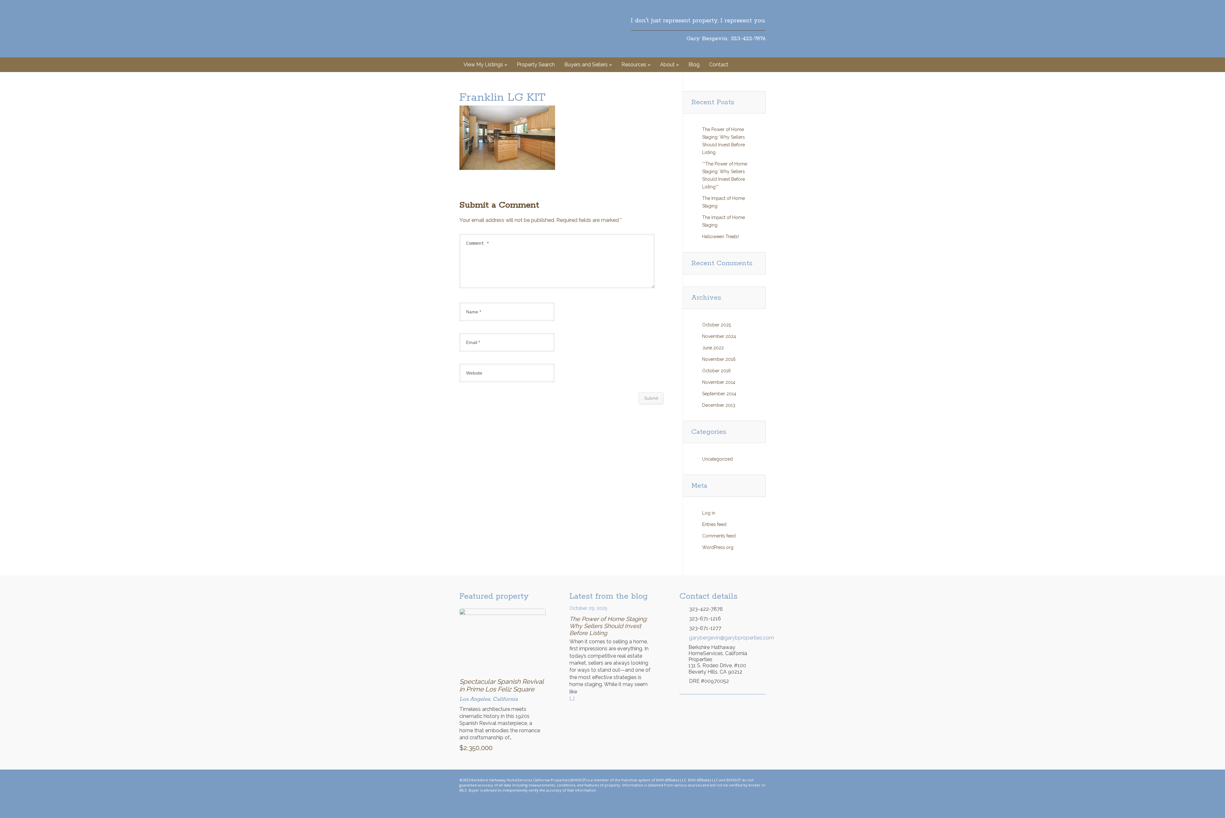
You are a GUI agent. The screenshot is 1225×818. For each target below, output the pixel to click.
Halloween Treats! (720, 236)
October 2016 (716, 370)
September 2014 (719, 393)
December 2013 (718, 405)
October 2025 (716, 324)
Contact (718, 65)
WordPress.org (717, 547)
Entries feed (714, 524)
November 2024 (719, 336)
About (669, 65)
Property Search (536, 65)
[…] (572, 699)
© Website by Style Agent (619, 790)
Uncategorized (717, 459)
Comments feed (719, 535)
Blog (694, 65)
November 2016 (719, 359)
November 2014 (718, 382)
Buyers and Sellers (588, 65)
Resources (635, 65)
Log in (708, 512)
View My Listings (485, 65)
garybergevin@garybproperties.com (727, 638)
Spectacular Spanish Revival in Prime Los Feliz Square (501, 685)
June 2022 (713, 347)
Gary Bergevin (490, 28)
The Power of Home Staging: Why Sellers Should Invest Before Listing (608, 626)
